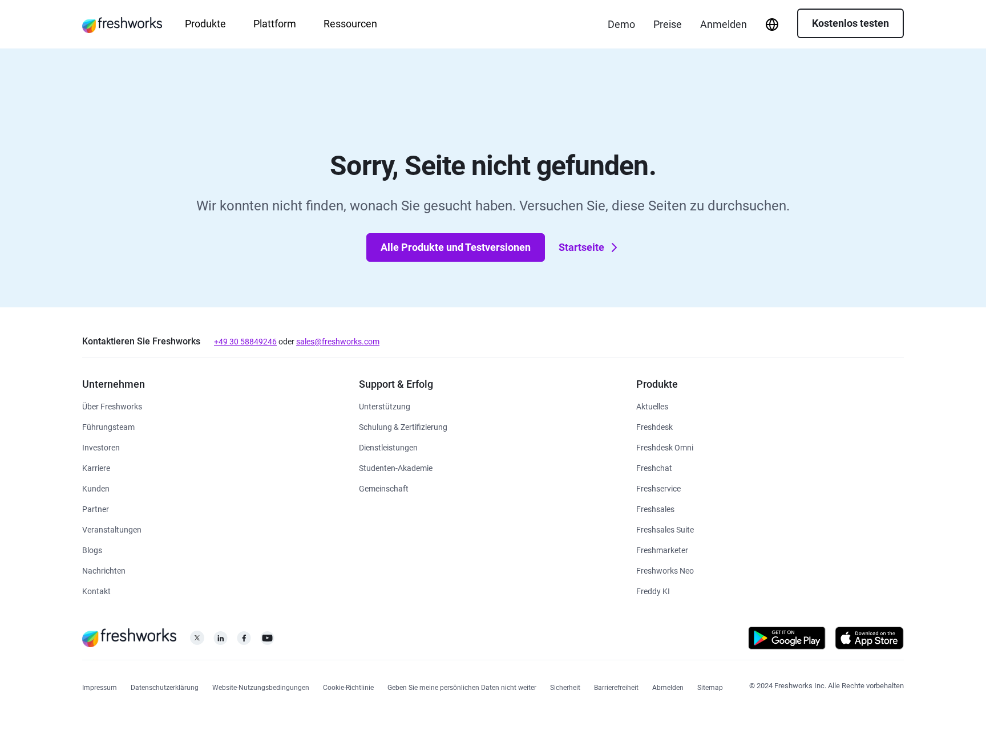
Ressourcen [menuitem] (350, 24)
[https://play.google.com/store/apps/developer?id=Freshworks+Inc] (787, 640)
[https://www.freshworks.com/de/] (122, 24)
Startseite (581, 247)
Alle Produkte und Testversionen (456, 247)
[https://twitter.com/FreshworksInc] (197, 641)
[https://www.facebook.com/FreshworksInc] (244, 641)
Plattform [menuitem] (274, 24)
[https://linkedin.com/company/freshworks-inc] (220, 641)
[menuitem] (772, 24)
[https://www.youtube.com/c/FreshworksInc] (267, 641)
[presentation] (772, 24)
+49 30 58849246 (245, 341)
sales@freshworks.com (337, 341)
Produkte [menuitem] (205, 24)
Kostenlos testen (850, 23)
